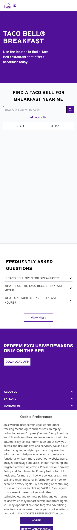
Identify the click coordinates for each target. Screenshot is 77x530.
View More (38, 318)
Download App (17, 361)
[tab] (20, 126)
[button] (38, 279)
